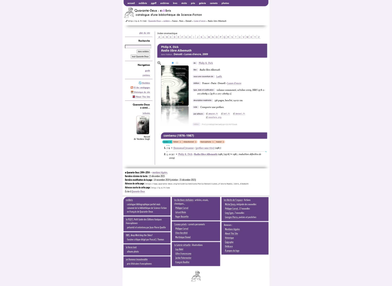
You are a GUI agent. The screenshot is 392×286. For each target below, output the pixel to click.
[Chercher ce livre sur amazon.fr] (143, 134)
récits (184, 3)
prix (193, 3)
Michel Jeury (230, 204)
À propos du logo (232, 250)
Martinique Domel (183, 237)
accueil (131, 3)
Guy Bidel (179, 249)
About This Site (143, 96)
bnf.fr (227, 114)
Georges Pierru (231, 217)
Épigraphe (229, 242)
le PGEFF (129, 219)
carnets (214, 3)
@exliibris (146, 83)
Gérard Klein (180, 212)
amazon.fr (213, 114)
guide (147, 70)
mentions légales (159, 172)
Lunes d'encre (199, 21)
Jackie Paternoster (183, 258)
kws (175, 3)
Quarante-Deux (154, 21)
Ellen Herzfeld (181, 233)
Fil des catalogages (142, 87)
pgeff (153, 3)
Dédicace (229, 246)
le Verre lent (131, 247)
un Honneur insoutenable (137, 259)
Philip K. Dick (206, 63)
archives (164, 3)
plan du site (144, 33)
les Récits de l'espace (233, 200)
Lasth (219, 76)
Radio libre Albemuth (205, 154)
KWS (128, 235)
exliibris (143, 3)
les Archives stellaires (183, 200)
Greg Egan (229, 213)
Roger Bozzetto (181, 216)
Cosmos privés (180, 224)
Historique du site (142, 92)
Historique (229, 238)
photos (225, 3)
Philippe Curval (181, 208)
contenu (146, 75)
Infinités (146, 113)
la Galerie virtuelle (182, 245)
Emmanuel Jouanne (183, 147)
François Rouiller (182, 262)
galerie (202, 3)
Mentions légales (232, 229)
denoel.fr (240, 114)
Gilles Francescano (183, 253)
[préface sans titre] (205, 147)
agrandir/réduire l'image (159, 63)
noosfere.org (214, 117)
